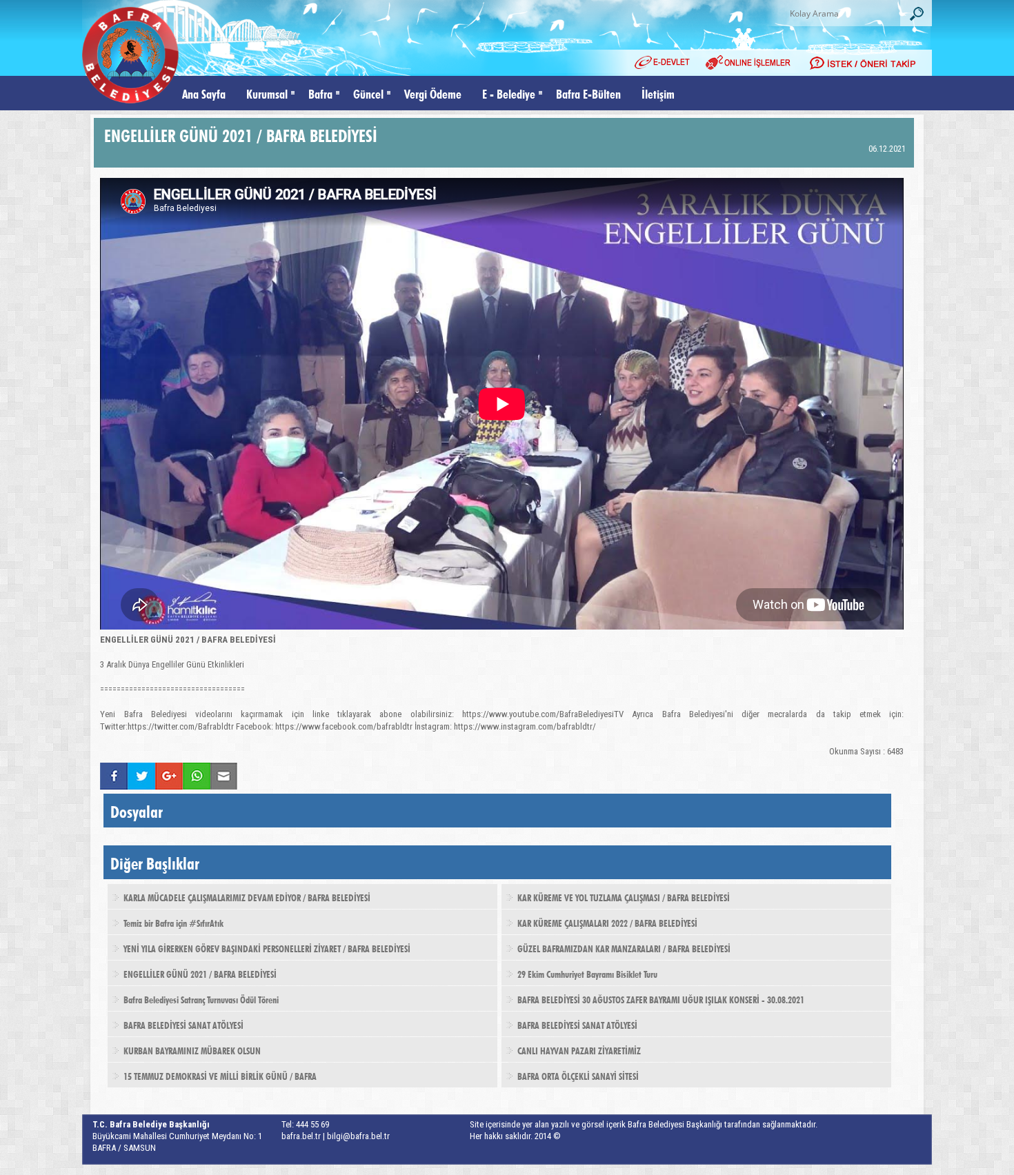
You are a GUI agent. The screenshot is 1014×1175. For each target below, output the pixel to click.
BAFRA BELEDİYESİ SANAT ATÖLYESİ (183, 1024)
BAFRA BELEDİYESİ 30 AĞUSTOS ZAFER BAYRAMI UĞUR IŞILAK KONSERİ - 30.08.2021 (660, 998)
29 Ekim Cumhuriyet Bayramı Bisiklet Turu (587, 973)
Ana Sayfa (204, 93)
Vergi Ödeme (432, 93)
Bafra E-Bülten (588, 93)
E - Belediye (508, 93)
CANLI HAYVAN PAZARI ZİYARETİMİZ (579, 1049)
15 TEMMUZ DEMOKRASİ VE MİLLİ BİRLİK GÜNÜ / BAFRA (220, 1075)
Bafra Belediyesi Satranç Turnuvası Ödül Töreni (201, 998)
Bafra (320, 93)
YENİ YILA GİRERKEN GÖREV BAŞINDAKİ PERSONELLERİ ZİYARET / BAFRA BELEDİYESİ (266, 947)
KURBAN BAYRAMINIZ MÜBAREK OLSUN (192, 1049)
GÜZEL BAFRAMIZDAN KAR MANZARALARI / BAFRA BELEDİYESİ (623, 947)
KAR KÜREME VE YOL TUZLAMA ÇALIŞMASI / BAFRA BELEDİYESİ (623, 896)
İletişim (658, 93)
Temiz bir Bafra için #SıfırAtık (173, 922)
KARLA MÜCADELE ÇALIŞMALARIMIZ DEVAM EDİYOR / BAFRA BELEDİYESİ (246, 896)
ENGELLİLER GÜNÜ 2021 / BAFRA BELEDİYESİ (200, 973)
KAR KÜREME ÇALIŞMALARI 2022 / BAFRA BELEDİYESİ (607, 922)
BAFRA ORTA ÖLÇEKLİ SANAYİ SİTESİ (578, 1075)
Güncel (368, 93)
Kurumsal (267, 93)
